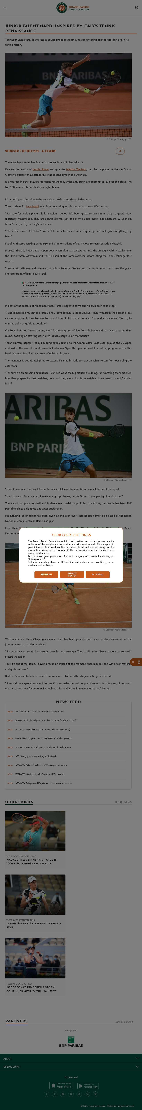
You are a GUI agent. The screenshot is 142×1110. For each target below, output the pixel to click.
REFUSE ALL (46, 575)
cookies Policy (45, 565)
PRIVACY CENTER (72, 574)
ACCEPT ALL (98, 575)
